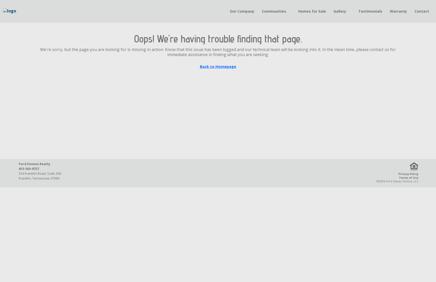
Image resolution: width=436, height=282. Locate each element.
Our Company (242, 11)
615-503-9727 (29, 168)
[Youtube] (244, 173)
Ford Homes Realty (34, 164)
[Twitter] (205, 173)
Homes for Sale (312, 11)
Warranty (398, 11)
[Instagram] (218, 173)
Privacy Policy (408, 174)
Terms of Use (408, 178)
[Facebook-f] (192, 173)
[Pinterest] (231, 173)
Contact (422, 11)
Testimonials (370, 11)
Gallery (340, 11)
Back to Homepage (218, 66)
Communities (274, 11)
